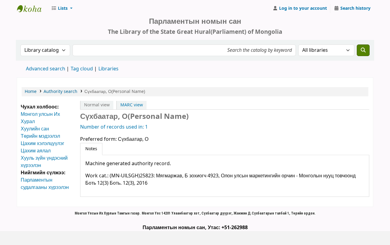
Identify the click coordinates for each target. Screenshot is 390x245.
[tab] (91, 149)
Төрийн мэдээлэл (40, 136)
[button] (62, 8)
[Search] (363, 50)
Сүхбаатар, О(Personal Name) (114, 91)
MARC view (131, 105)
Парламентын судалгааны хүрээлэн (45, 183)
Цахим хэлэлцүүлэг (42, 143)
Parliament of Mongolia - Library (32, 8)
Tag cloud (82, 69)
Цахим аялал (36, 150)
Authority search (60, 91)
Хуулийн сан (35, 129)
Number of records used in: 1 (114, 127)
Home (31, 91)
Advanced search (45, 69)
